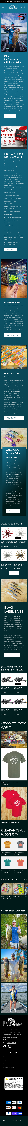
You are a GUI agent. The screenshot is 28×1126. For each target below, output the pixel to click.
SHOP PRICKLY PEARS (12, 335)
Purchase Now (10, 249)
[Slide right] (17, 903)
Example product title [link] (6, 852)
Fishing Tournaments (8, 1067)
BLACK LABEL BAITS (12, 655)
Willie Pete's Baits (13, 511)
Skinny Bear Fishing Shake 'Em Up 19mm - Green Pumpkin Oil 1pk (20, 564)
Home (4, 1060)
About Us (5, 1071)
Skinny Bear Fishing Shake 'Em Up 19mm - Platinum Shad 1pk (20, 542)
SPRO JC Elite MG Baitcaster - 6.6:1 (5, 710)
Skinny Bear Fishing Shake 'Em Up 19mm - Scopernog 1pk (7, 542)
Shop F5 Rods (10, 116)
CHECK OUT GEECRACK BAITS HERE (13, 418)
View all (14, 572)
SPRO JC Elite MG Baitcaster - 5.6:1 (18, 688)
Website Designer (20, 1120)
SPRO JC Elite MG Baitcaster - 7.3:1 (5, 688)
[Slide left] (10, 903)
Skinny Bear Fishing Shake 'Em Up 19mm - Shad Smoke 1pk (7, 564)
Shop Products (7, 1064)
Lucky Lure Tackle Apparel (9, 822)
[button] (3, 7)
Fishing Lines (17, 896)
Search (5, 1057)
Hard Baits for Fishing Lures (5, 897)
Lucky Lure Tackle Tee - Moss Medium (9, 782)
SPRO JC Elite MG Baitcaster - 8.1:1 (18, 710)
